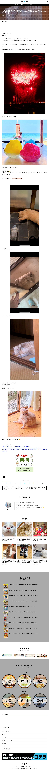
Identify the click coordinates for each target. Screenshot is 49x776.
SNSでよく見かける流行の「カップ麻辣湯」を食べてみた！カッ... (23, 617)
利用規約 (25, 766)
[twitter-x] (22, 764)
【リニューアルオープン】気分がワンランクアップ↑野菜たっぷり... (23, 622)
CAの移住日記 (6, 748)
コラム (4, 746)
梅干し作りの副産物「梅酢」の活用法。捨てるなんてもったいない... (23, 633)
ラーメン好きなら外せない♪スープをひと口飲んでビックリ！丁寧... (23, 601)
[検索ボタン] (47, 2)
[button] (6, 483)
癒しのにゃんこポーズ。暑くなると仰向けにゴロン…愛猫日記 (16, 446)
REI (8, 509)
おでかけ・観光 (6, 731)
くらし (4, 737)
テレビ (4, 743)
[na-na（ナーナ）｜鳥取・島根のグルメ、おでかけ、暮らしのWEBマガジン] (24, 2)
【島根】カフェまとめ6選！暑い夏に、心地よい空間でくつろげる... (23, 628)
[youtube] (27, 764)
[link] (17, 509)
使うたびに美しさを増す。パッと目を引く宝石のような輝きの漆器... (23, 595)
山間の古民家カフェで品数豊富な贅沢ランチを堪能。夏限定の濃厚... (23, 584)
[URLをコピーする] (42, 483)
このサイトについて (19, 766)
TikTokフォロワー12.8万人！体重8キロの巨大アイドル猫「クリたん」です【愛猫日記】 (22, 447)
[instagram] (19, 509)
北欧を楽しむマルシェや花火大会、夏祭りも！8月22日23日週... (22, 611)
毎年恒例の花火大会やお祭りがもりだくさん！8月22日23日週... (22, 606)
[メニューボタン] (2, 2)
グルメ (4, 734)
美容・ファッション (7, 740)
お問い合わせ (30, 766)
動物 (4, 15)
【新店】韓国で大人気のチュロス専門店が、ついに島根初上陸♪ (22, 590)
